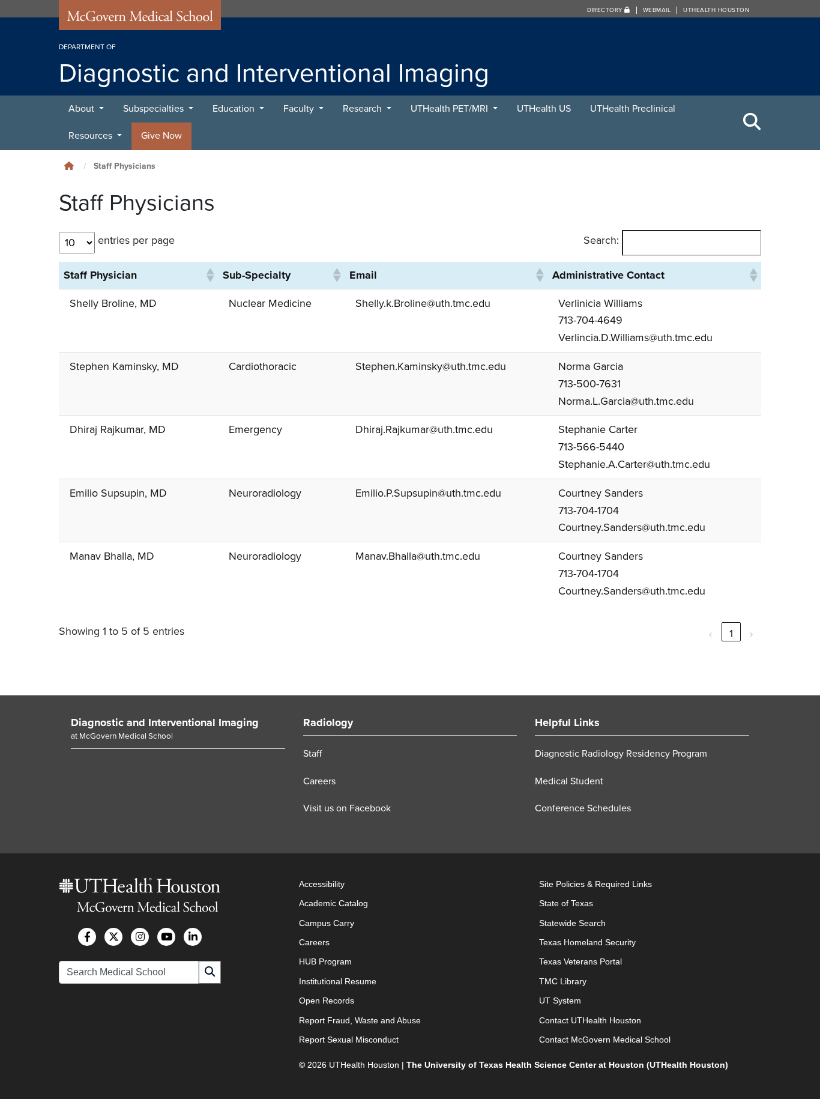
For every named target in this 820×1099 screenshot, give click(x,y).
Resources (91, 136)
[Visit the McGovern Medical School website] (140, 19)
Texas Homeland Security (587, 942)
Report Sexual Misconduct (349, 1039)
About (82, 109)
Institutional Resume (337, 981)
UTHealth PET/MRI (450, 109)
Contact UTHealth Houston (590, 1020)
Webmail (657, 10)
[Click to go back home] (69, 166)
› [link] (751, 633)
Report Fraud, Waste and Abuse (360, 1020)
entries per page (136, 240)
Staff (312, 754)
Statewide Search (572, 923)
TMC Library (562, 981)
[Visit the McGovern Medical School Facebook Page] (87, 937)
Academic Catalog (333, 903)
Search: (601, 240)
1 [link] (731, 633)
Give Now (161, 136)
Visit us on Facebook (347, 808)
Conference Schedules (583, 808)
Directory (605, 10)
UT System (560, 1000)
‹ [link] (711, 633)
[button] (209, 275)
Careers (319, 781)
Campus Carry (326, 923)
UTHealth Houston (716, 10)
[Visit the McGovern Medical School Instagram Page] (140, 937)
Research (363, 109)
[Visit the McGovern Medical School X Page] (113, 937)
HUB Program (325, 961)
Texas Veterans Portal (580, 961)
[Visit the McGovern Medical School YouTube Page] (166, 937)
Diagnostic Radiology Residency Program (621, 754)
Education (235, 109)
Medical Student (569, 781)
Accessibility (322, 884)
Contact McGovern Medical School (605, 1039)
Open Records (326, 1000)
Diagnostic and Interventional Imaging (165, 722)
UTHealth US (544, 109)
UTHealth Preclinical (632, 109)
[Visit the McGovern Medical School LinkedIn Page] (193, 937)
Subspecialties (154, 109)
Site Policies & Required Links (595, 884)
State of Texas (566, 903)
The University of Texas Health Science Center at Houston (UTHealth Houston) (567, 1065)
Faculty (299, 109)
